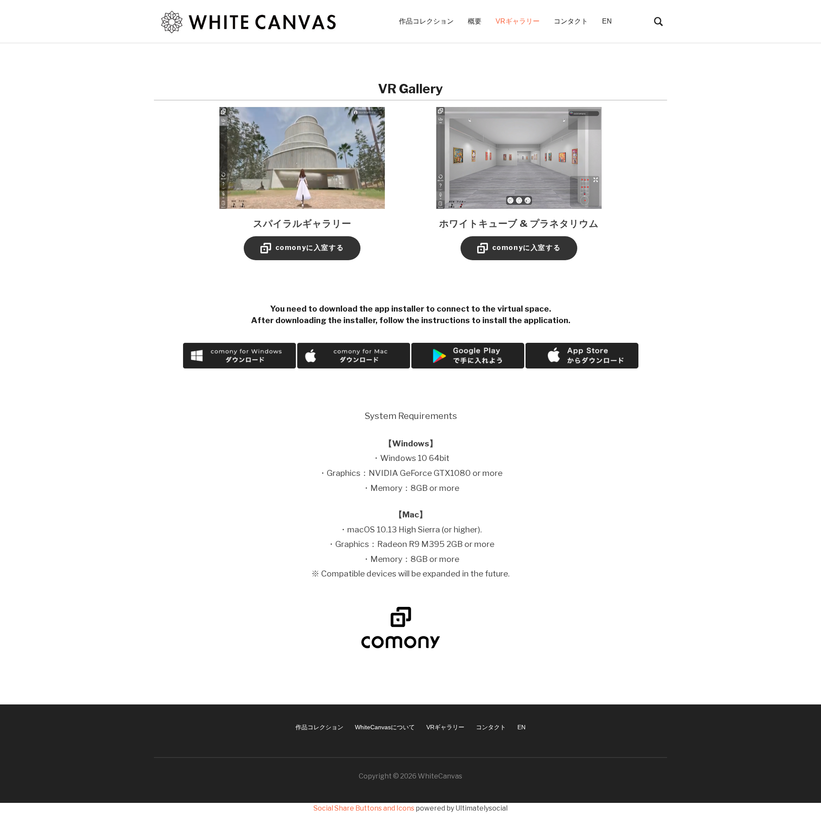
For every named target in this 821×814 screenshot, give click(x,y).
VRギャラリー (518, 21)
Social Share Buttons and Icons (363, 808)
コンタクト (571, 21)
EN (607, 21)
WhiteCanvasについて (385, 727)
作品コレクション (426, 21)
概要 (474, 21)
